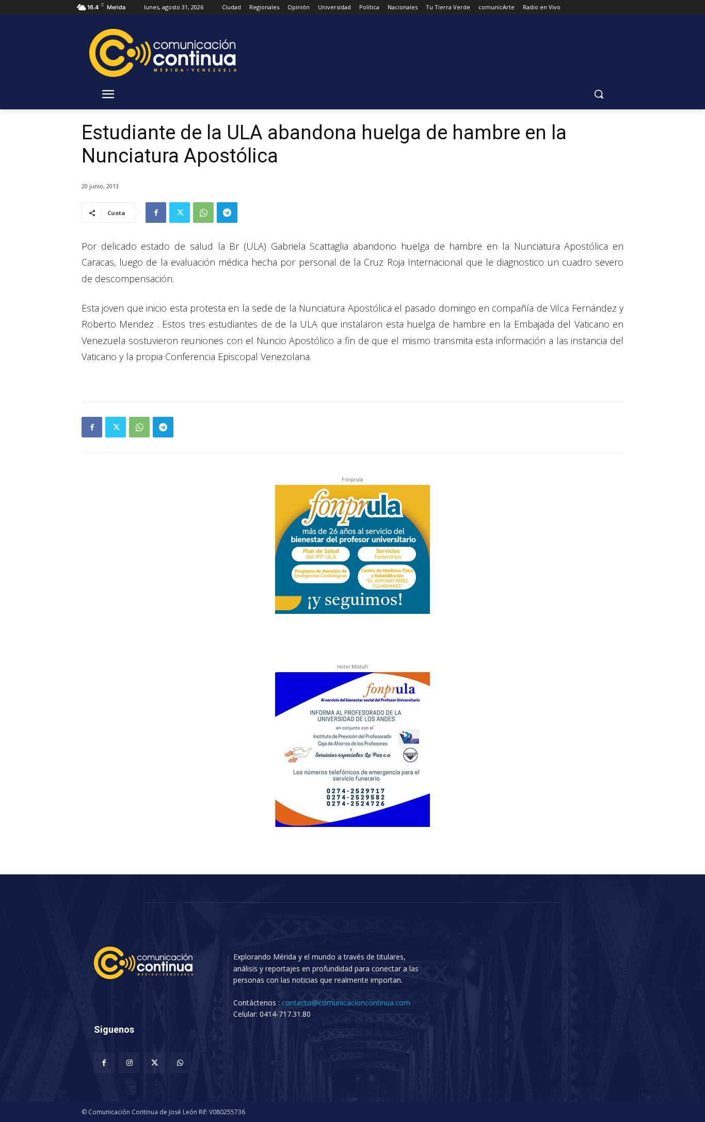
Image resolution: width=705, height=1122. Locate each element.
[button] (598, 94)
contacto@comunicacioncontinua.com (346, 1002)
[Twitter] (179, 212)
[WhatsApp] (203, 212)
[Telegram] (227, 212)
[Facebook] (156, 212)
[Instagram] (129, 1063)
